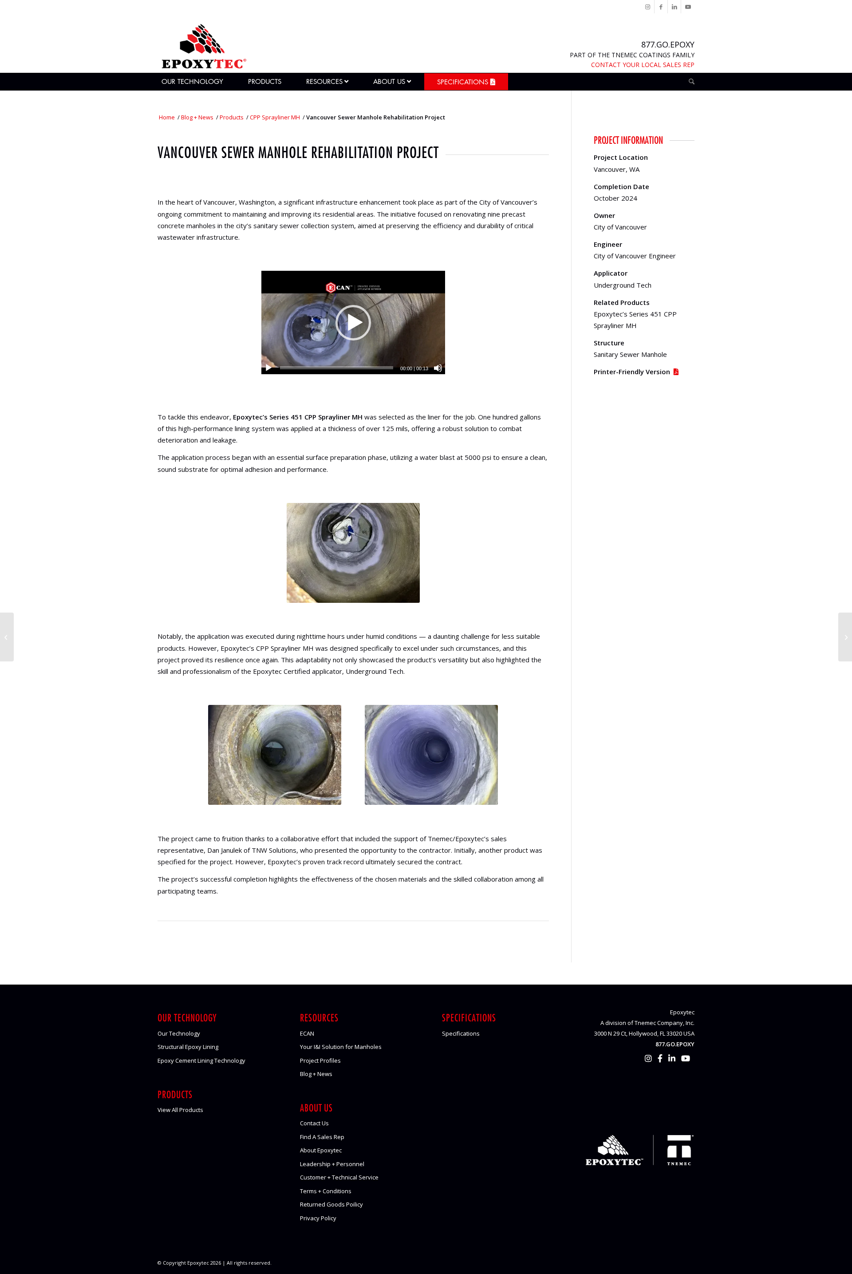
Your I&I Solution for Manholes (341, 1047)
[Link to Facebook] (661, 6)
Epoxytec (198, 1262)
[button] (353, 322)
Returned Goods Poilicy (331, 1204)
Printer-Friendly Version (632, 371)
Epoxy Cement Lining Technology (201, 1060)
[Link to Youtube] (687, 6)
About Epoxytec (321, 1150)
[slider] (336, 367)
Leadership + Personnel (332, 1164)
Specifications (461, 1033)
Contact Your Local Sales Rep (642, 64)
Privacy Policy (318, 1218)
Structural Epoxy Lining (188, 1047)
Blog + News (316, 1074)
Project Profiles (320, 1060)
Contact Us (314, 1123)
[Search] (688, 81)
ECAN (307, 1033)
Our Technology (179, 1033)
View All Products (180, 1110)
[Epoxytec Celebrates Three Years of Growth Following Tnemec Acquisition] (7, 637)
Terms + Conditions (325, 1191)
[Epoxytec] (203, 46)
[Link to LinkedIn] (674, 6)
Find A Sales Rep (322, 1137)
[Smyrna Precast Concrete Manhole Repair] (845, 637)
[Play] (268, 368)
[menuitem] (197, 81)
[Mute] (438, 368)
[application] (353, 322)
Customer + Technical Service (339, 1177)
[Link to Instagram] (647, 6)
